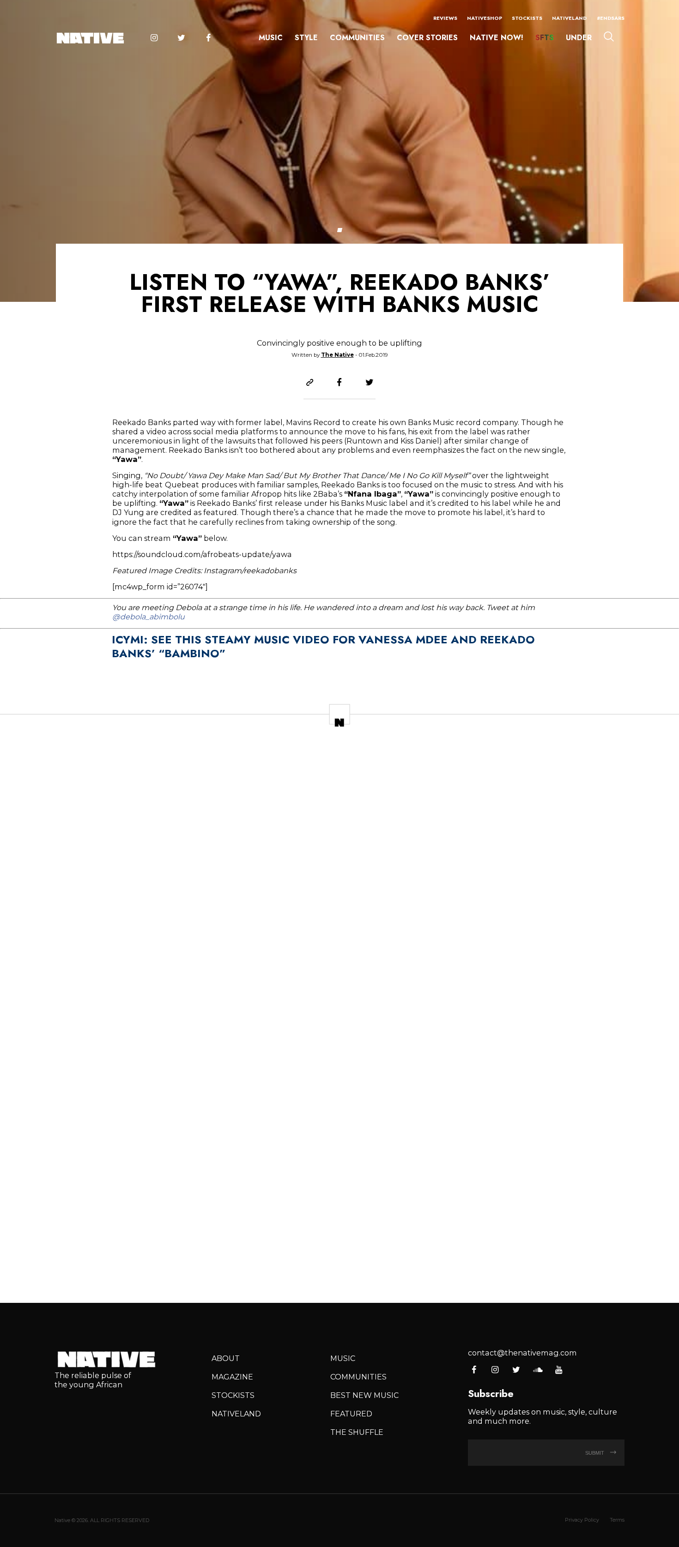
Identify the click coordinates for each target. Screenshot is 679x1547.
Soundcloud (537, 1370)
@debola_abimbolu (148, 616)
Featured (351, 1413)
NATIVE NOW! (496, 37)
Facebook (208, 38)
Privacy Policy (582, 1520)
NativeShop (484, 18)
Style (306, 37)
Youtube (558, 1370)
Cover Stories (427, 37)
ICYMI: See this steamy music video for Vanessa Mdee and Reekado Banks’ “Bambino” (323, 646)
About (226, 1358)
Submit (595, 1453)
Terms (617, 1520)
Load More (339, 1262)
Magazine (232, 1376)
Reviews (445, 18)
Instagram (154, 38)
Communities (357, 37)
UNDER (579, 37)
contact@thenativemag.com (522, 1352)
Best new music (364, 1395)
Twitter (181, 38)
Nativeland (569, 18)
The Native (337, 355)
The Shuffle (356, 1432)
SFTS (544, 37)
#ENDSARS (610, 18)
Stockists (527, 18)
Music (271, 37)
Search (609, 36)
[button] (339, 230)
